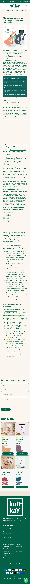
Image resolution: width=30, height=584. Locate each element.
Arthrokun (5, 439)
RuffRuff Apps (20, 97)
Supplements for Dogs (8, 544)
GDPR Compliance (7, 553)
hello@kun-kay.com (8, 537)
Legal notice (18, 544)
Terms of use (19, 551)
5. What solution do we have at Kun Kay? (14, 94)
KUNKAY (9, 576)
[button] (3, 5)
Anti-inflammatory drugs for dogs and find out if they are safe (14, 177)
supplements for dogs (11, 310)
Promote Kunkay (7, 551)
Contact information (8, 578)
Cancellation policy (16, 580)
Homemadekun (6, 472)
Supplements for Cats (8, 546)
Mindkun (19, 472)
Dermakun (19, 439)
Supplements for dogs (15, 365)
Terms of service (17, 578)
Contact (5, 557)
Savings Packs (6, 548)
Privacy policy (19, 546)
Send (5, 409)
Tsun (26, 97)
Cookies (17, 548)
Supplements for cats (15, 374)
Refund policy (24, 576)
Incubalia (17, 576)
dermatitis (13, 352)
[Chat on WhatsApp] (26, 581)
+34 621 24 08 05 (8, 528)
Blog (4, 542)
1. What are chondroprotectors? (12, 78)
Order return (19, 542)
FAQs (4, 555)
